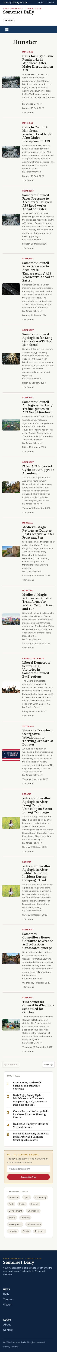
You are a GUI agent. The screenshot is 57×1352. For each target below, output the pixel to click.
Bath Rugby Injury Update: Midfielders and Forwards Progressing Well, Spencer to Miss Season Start (30, 1100)
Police (22, 1204)
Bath (11, 1204)
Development (15, 1211)
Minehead (27, 52)
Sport (26, 1197)
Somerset (28, 191)
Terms (15, 1346)
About (41, 2)
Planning (25, 1217)
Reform (26, 794)
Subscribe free (28, 1177)
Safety (26, 1231)
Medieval (27, 523)
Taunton (8, 1299)
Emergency (33, 1211)
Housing (13, 1231)
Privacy (6, 1346)
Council (34, 1204)
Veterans (28, 726)
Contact (50, 2)
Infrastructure (34, 1224)
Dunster (27, 590)
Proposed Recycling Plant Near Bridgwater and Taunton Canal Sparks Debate (31, 1136)
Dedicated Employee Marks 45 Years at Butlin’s (30, 1125)
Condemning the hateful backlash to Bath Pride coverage (27, 1085)
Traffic (12, 1217)
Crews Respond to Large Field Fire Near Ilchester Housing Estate (30, 1114)
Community (40, 1197)
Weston (7, 1304)
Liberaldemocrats (33, 658)
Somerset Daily (22, 11)
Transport (39, 1231)
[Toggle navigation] (7, 29)
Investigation (15, 1224)
